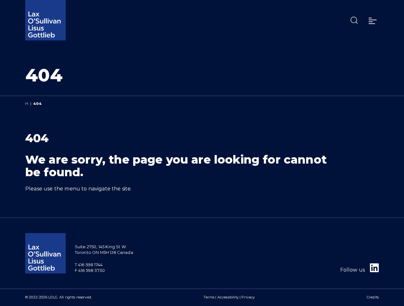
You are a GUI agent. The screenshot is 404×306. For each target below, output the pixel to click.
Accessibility (228, 297)
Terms (209, 297)
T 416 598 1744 (89, 264)
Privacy (248, 297)
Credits (373, 297)
